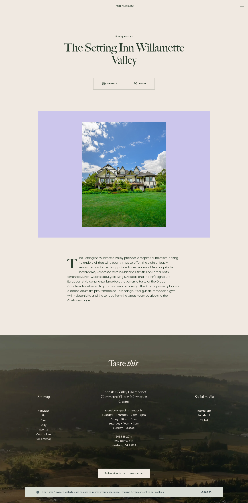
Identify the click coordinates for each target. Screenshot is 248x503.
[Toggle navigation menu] (242, 6)
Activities (44, 411)
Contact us (43, 434)
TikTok (204, 420)
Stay (43, 425)
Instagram (204, 411)
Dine (43, 420)
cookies (159, 492)
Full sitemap (44, 439)
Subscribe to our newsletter (124, 473)
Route (142, 83)
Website (112, 83)
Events (43, 429)
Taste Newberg (124, 6)
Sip (44, 415)
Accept (206, 492)
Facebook (204, 415)
